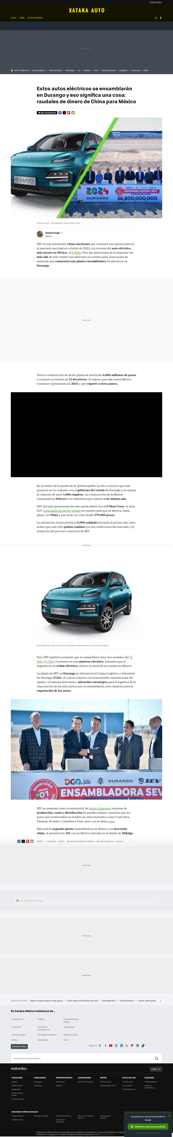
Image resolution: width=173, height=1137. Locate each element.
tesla (13, 17)
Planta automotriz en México (81, 841)
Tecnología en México (47, 1034)
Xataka (15, 1081)
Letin (111, 821)
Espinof (59, 1085)
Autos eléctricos (106, 841)
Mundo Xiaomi (18, 1099)
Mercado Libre (55, 70)
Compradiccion (128, 1089)
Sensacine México (63, 1115)
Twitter (155, 18)
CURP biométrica (127, 1000)
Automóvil (86, 10)
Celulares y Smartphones (44, 1028)
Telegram (121, 1045)
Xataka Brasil (17, 1119)
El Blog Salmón (151, 1081)
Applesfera (16, 1089)
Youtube (111, 1045)
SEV (62, 841)
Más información (107, 1134)
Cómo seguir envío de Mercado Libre (83, 1000)
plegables (123, 70)
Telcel (66, 1039)
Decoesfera (127, 1085)
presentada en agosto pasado (62, 510)
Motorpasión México (105, 1116)
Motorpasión (105, 1081)
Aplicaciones (69, 1026)
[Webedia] (155, 2)
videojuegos (43, 1039)
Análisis (41, 1019)
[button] (54, 232)
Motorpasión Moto (108, 1085)
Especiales (16, 1026)
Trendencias (127, 1081)
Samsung (136, 70)
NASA (146, 70)
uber (22, 17)
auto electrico (35, 17)
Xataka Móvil (17, 1085)
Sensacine (60, 1081)
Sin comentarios (48, 112)
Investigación (18, 1019)
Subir (154, 1069)
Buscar (156, 1058)
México (15, 1039)
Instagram (116, 1045)
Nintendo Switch (109, 70)
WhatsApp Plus (109, 1000)
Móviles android (71, 1034)
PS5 (96, 70)
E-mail (73, 112)
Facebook (160, 18)
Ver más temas (19, 1046)
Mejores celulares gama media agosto (46, 1000)
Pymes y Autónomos (149, 1086)
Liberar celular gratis (147, 1000)
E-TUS (49, 661)
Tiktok (143, 1045)
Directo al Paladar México (85, 1116)
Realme (87, 70)
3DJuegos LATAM (41, 1115)
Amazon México (39, 70)
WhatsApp (70, 70)
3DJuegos (38, 1081)
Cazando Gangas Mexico (71, 1020)
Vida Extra (38, 1085)
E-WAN (76, 252)
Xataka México (18, 1115)
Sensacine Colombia (60, 1120)
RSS (127, 1045)
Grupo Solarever (99, 808)
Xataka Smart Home (17, 1094)
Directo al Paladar (85, 1081)
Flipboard (68, 112)
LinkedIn (137, 1045)
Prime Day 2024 (19, 1034)
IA (79, 70)
